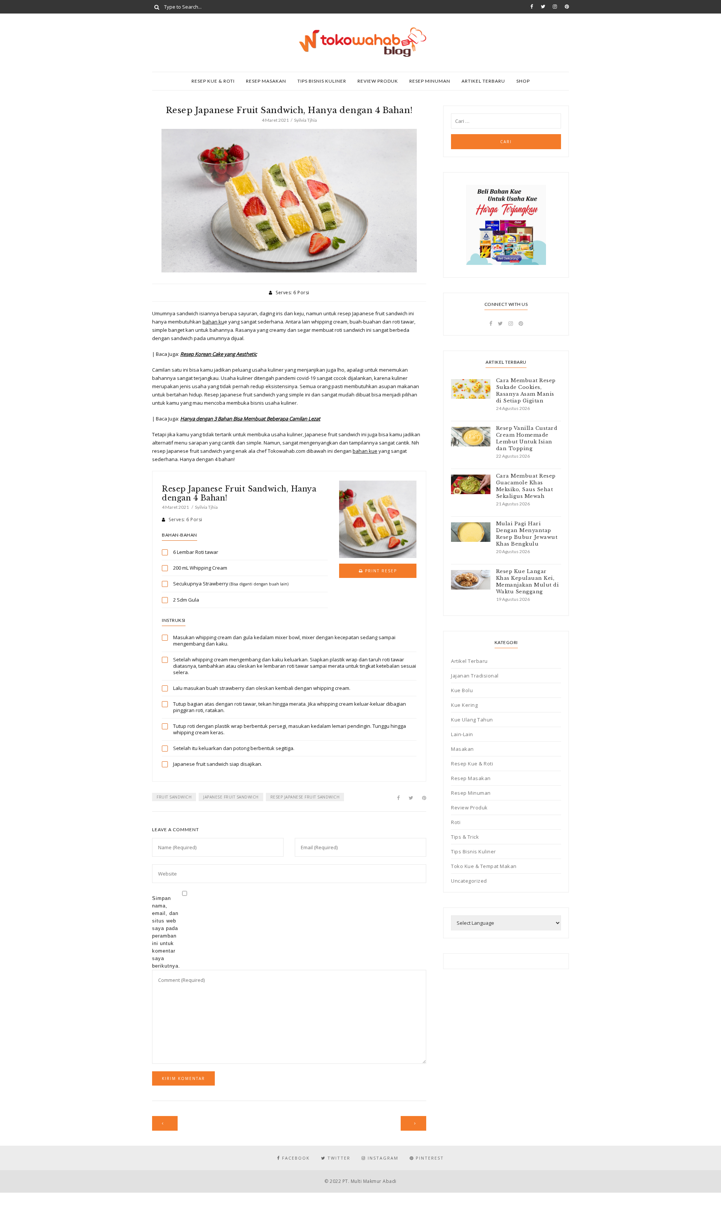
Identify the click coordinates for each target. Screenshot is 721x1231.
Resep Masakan (266, 81)
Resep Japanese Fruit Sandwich (305, 797)
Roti (455, 822)
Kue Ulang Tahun (472, 719)
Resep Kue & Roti (213, 81)
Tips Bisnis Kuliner (321, 81)
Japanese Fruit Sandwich (231, 797)
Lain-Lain (462, 734)
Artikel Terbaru (483, 81)
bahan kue (365, 451)
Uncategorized (469, 880)
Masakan (462, 749)
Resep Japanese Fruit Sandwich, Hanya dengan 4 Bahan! (239, 493)
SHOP (523, 81)
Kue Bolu (462, 690)
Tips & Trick (465, 836)
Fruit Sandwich (174, 797)
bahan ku (213, 321)
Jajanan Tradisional (475, 675)
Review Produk (377, 81)
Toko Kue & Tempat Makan (484, 866)
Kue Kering (464, 705)
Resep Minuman (429, 81)
